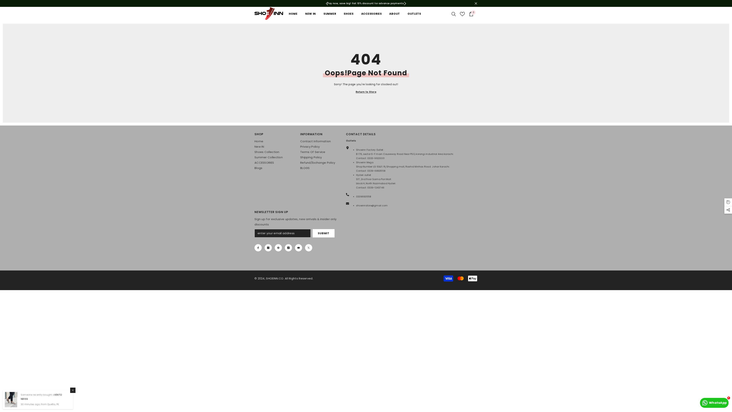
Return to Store (366, 91)
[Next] (405, 3)
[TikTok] (288, 247)
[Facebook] (258, 247)
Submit (323, 233)
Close (476, 3)
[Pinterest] (278, 247)
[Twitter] (308, 247)
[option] (366, 3)
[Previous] (327, 3)
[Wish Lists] (462, 14)
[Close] (72, 390)
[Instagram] (268, 247)
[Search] (453, 14)
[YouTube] (298, 247)
